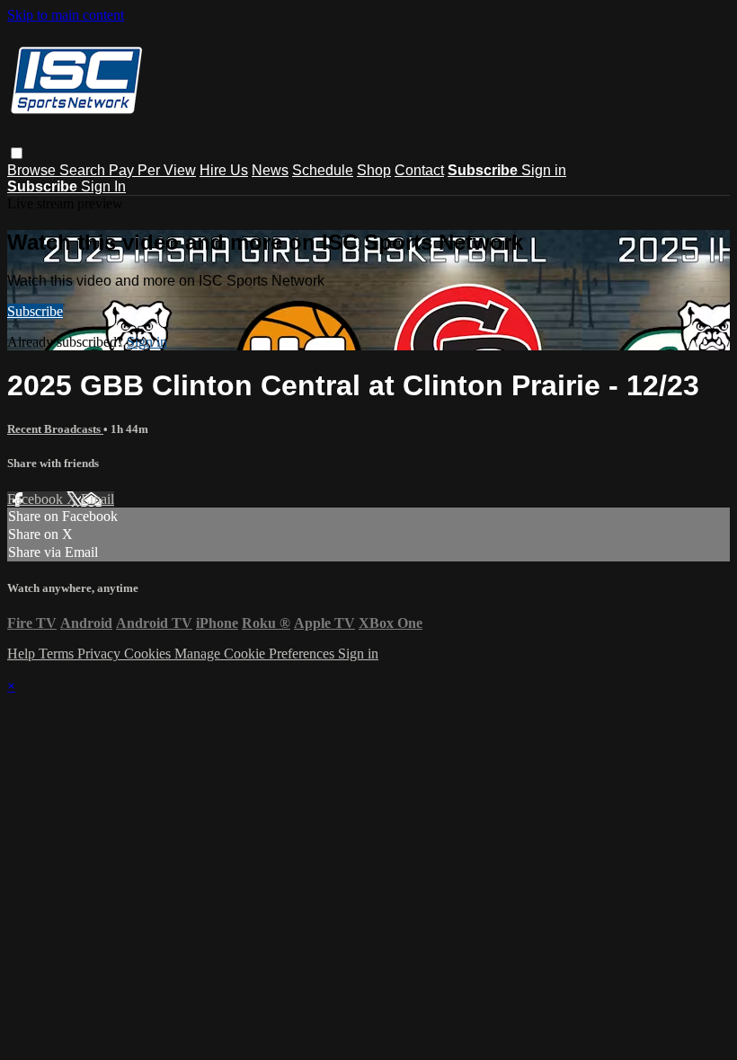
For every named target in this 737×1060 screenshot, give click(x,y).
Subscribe (35, 311)
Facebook (37, 499)
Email (97, 499)
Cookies (149, 653)
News (270, 170)
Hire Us (224, 170)
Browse (33, 170)
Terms (58, 653)
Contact (419, 170)
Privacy (100, 653)
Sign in (543, 170)
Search (84, 170)
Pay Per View (152, 170)
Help (23, 653)
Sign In (103, 186)
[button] (16, 153)
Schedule (322, 170)
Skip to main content (65, 14)
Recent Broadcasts (55, 429)
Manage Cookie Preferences (256, 653)
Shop (374, 170)
